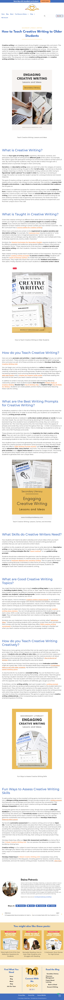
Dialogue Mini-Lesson (10, 819)
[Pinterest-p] (30, 985)
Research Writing (52, 987)
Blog (7, 14)
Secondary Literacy (29, 28)
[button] (21, 906)
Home (3, 14)
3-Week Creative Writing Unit (15, 842)
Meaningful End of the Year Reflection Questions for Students (10, 954)
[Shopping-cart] (33, 985)
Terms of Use (31, 995)
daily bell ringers (8, 375)
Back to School (52, 984)
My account (5, 17)
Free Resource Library (21, 14)
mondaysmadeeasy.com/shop (43, 897)
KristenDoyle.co (42, 998)
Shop (31, 14)
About (11, 14)
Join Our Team (11, 986)
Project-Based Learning (50, 981)
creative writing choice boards (37, 600)
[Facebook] (36, 985)
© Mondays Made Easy (24, 998)
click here (57, 861)
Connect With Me (41, 995)
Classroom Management (50, 977)
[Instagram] (27, 985)
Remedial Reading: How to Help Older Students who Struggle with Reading (32, 954)
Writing (39, 28)
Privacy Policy (21, 995)
